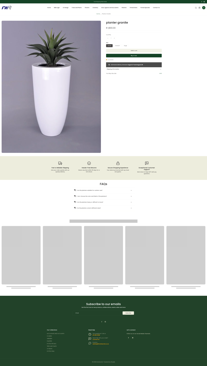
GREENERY (49, 338)
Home (98, 14)
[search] (196, 7)
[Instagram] (204, 2)
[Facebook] (202, 2)
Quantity (108, 35)
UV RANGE (49, 348)
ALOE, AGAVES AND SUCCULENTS (55, 333)
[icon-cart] (199, 7)
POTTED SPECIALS (51, 343)
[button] (134, 51)
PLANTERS (49, 341)
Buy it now (134, 55)
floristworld (100, 362)
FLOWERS (49, 336)
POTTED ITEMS (50, 351)
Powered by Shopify (109, 362)
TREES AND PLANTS (52, 346)
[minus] (107, 38)
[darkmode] (203, 7)
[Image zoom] (51, 87)
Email (77, 313)
